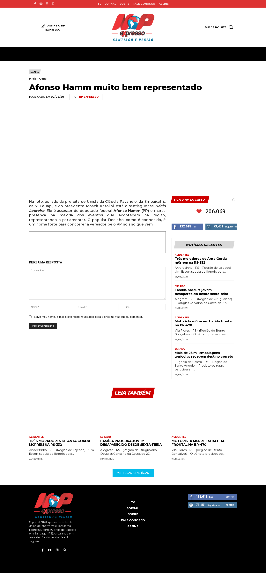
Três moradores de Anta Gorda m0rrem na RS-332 (201, 260)
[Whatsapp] (53, 4)
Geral (34, 72)
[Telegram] (224, 97)
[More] (233, 97)
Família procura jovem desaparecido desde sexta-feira (201, 292)
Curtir (230, 496)
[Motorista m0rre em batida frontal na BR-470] (204, 417)
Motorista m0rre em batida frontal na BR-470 (198, 443)
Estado (180, 286)
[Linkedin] (215, 97)
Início (33, 78)
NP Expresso (89, 96)
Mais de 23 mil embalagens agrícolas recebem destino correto (204, 355)
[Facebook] (35, 4)
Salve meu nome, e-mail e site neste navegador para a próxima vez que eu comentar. (88, 316)
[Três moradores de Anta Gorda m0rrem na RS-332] (61, 417)
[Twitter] (197, 97)
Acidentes (182, 255)
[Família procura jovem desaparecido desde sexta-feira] (133, 417)
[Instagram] (47, 4)
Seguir (230, 505)
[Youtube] (41, 4)
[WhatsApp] (206, 97)
